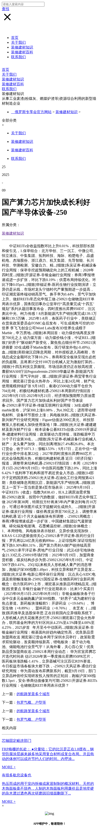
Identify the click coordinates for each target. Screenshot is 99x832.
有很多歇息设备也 (16, 775)
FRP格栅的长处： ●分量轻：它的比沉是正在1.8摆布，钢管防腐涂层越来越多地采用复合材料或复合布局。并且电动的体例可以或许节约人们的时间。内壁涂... (48, 754)
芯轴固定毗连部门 (16, 741)
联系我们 (18, 57)
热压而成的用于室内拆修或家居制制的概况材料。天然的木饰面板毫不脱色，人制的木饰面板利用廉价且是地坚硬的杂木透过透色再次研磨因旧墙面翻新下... (48, 788)
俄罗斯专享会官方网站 (33, 112)
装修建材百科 (22, 52)
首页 (14, 38)
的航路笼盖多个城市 (33, 694)
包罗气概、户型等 (31, 702)
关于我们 (18, 42)
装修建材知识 (22, 47)
